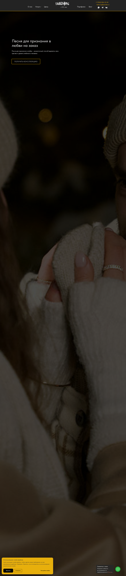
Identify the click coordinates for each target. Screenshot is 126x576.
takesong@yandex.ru (103, 4)
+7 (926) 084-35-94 (102, 2)
